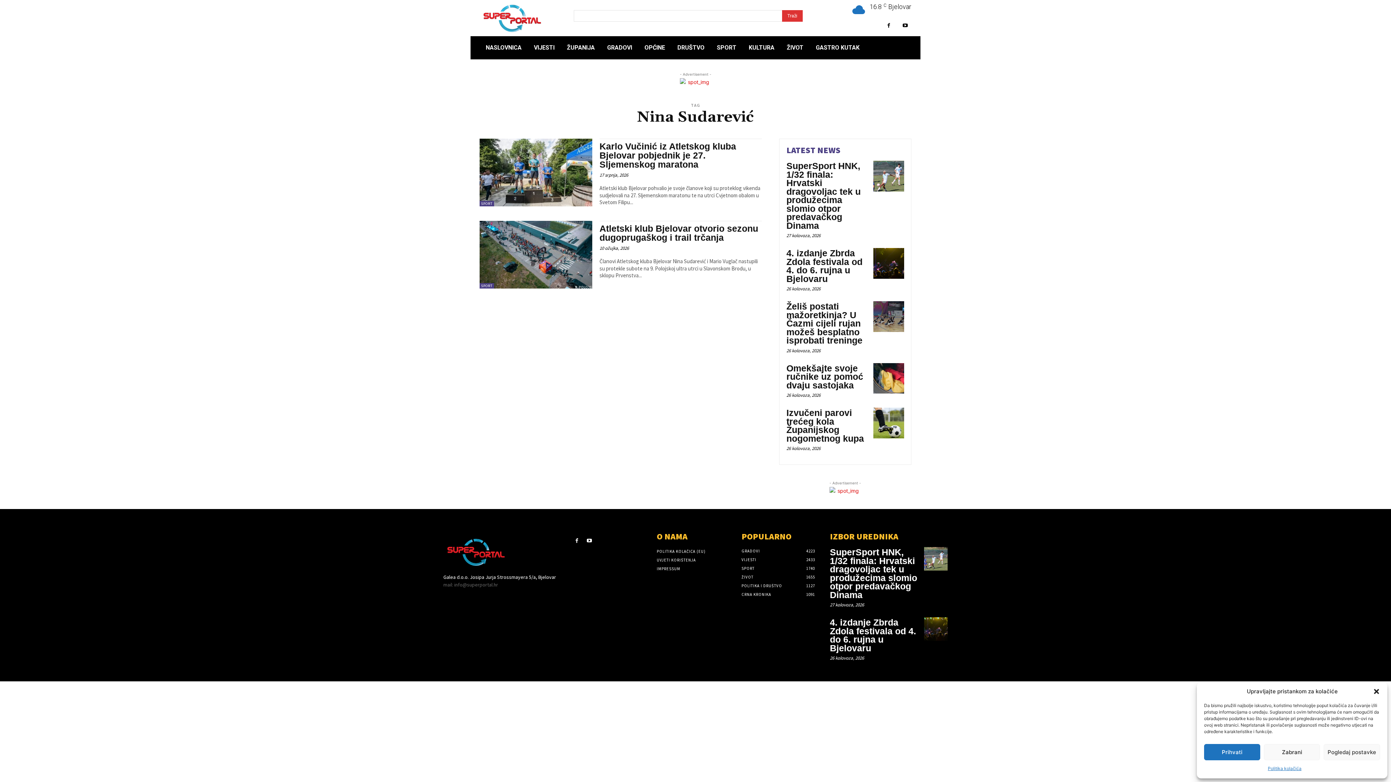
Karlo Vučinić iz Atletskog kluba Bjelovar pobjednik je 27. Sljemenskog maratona (668, 155)
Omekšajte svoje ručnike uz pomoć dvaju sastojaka (824, 376)
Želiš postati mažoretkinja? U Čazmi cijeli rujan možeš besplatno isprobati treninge (824, 323)
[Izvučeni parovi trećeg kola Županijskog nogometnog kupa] (888, 423)
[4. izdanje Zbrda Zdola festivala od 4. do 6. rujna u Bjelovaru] (888, 263)
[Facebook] (888, 25)
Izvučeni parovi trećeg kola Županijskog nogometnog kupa (825, 425)
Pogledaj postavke (1352, 752)
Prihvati (1232, 752)
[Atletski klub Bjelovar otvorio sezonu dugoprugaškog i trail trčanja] (536, 255)
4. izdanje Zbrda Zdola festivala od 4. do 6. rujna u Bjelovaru (824, 266)
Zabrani (1292, 752)
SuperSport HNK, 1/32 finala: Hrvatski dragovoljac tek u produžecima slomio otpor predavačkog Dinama (823, 196)
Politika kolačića (1285, 768)
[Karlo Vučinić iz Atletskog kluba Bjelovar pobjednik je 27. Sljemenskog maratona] (536, 172)
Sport (487, 203)
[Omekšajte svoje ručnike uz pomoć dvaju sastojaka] (888, 378)
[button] (1376, 691)
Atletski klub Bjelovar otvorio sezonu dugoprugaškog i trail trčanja (679, 233)
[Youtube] (905, 25)
